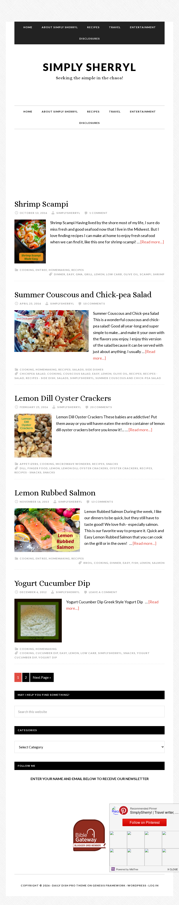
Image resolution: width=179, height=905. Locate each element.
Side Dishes (94, 369)
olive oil (131, 274)
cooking (54, 373)
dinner (59, 274)
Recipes (77, 270)
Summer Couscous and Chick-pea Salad (83, 294)
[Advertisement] (89, 168)
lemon (99, 274)
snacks (49, 472)
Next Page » (42, 677)
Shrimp (159, 274)
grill (88, 274)
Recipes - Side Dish (40, 378)
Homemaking (59, 270)
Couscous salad (77, 373)
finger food (38, 468)
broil (87, 562)
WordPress (136, 885)
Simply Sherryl (89, 67)
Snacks (112, 463)
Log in (153, 885)
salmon (158, 562)
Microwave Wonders (73, 463)
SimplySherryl (82, 378)
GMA (79, 274)
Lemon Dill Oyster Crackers (62, 398)
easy (70, 274)
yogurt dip (47, 657)
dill (23, 468)
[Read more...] (152, 241)
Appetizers (29, 463)
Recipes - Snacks (27, 472)
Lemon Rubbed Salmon (55, 492)
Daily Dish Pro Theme (69, 885)
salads (63, 378)
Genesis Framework (109, 885)
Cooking (27, 270)
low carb (114, 274)
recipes (135, 373)
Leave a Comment (103, 592)
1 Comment (98, 213)
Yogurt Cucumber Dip (52, 583)
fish (135, 562)
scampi (145, 274)
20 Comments (101, 407)
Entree (41, 270)
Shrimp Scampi (41, 203)
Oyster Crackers (124, 468)
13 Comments (102, 501)
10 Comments (94, 303)
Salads (78, 369)
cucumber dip (47, 653)
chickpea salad (33, 373)
